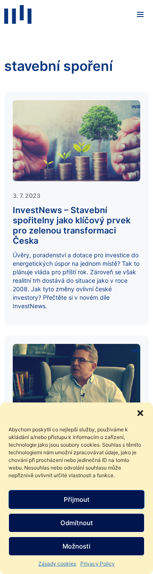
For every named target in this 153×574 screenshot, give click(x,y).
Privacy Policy (97, 563)
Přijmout (77, 499)
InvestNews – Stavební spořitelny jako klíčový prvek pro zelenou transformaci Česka (71, 225)
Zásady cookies (57, 563)
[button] (140, 413)
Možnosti (76, 546)
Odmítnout (76, 523)
